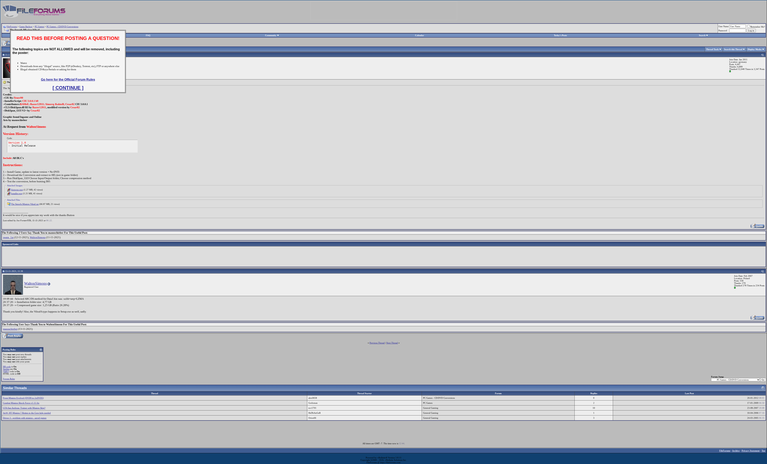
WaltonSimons (38, 237)
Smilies (6, 369)
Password (722, 30)
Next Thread (392, 343)
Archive (736, 450)
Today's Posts (560, 35)
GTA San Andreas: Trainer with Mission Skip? (24, 408)
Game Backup (25, 26)
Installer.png (16, 193)
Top (763, 450)
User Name (723, 26)
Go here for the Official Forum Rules (68, 79)
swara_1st (8, 237)
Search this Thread (733, 49)
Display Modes (755, 49)
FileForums (12, 26)
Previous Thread (377, 343)
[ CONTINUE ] (68, 87)
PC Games (39, 26)
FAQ (148, 35)
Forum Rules (9, 379)
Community (270, 35)
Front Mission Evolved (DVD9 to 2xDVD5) (23, 398)
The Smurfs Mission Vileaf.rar (25, 204)
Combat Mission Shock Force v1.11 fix (21, 403)
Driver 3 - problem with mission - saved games (24, 418)
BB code (7, 366)
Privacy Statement (751, 450)
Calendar (419, 35)
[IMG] (6, 371)
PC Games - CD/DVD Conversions (62, 26)
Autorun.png (17, 189)
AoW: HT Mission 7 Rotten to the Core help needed (27, 413)
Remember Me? (757, 27)
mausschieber (10, 328)
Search (702, 35)
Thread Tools (712, 49)
